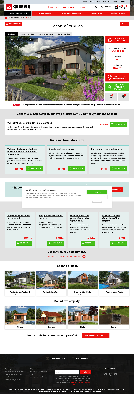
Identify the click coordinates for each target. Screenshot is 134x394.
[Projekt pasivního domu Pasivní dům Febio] (127, 24)
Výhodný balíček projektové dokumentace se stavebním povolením (22, 152)
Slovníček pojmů (10, 377)
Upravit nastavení (97, 202)
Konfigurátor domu (118, 13)
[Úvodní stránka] (20, 7)
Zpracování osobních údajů (13, 374)
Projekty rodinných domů (18, 13)
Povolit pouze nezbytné (97, 197)
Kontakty (123, 2)
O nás (115, 2)
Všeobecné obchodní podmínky (15, 371)
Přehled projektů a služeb (91, 2)
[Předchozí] (8, 68)
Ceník (32, 374)
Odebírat (84, 372)
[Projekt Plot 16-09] (122, 24)
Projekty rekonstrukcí (43, 13)
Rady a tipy (106, 2)
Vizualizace (11, 34)
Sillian (29, 18)
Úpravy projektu (64, 34)
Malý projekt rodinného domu (106, 149)
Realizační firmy (96, 13)
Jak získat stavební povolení (39, 371)
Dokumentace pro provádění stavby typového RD (79, 218)
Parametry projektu (46, 34)
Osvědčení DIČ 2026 (36, 377)
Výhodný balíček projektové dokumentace (29, 123)
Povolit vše (97, 192)
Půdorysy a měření (27, 34)
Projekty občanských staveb (71, 13)
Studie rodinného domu (61, 149)
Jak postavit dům (35, 369)
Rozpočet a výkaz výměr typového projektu (111, 218)
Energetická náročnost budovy (51, 217)
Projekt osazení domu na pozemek (18, 217)
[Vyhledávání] (96, 7)
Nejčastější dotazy (10, 369)
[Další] (100, 68)
